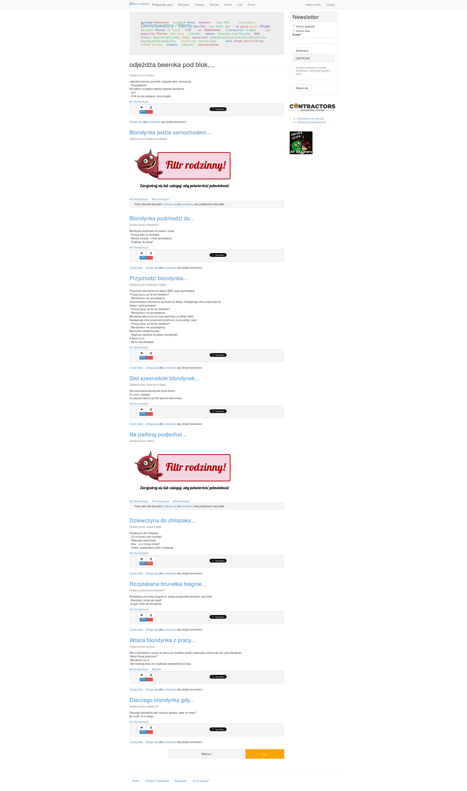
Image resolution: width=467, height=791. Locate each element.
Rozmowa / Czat (227, 33)
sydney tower (200, 37)
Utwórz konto (313, 4)
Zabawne (172, 44)
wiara (229, 41)
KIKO (188, 30)
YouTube (157, 44)
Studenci (146, 37)
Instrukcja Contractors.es (311, 122)
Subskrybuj (302, 50)
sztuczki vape (188, 41)
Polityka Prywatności (157, 781)
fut (237, 26)
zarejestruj (154, 122)
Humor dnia (303, 31)
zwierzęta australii (208, 44)
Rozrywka (244, 33)
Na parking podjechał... (158, 434)
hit (169, 30)
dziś (227, 26)
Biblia (227, 22)
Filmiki (227, 4)
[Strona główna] (141, 3)
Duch (212, 26)
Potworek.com (162, 4)
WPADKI (145, 44)
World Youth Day (254, 41)
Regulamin (181, 781)
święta (185, 37)
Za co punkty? (201, 781)
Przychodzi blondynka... (159, 278)
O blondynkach (235, 30)
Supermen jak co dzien (166, 37)
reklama (210, 33)
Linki (239, 4)
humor (176, 30)
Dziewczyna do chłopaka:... (163, 520)
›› (265, 754)
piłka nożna (177, 33)
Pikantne (161, 33)
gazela (244, 26)
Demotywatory (246, 22)
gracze (253, 26)
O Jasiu (251, 30)
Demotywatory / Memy (166, 25)
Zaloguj (330, 4)
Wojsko (238, 41)
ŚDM (257, 33)
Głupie (265, 25)
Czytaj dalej (136, 267)
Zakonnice (187, 44)
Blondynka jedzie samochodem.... (171, 132)
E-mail (297, 34)
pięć (268, 30)
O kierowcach (161, 501)
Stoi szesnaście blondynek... (164, 378)
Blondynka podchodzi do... (162, 218)
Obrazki (214, 4)
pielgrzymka (148, 33)
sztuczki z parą (207, 41)
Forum (251, 4)
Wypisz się (302, 88)
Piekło (135, 781)
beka (219, 22)
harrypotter (147, 30)
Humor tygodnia (305, 26)
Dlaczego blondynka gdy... (162, 700)
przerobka (195, 33)
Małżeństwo (212, 30)
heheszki (160, 30)
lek (199, 30)
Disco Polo (199, 26)
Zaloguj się (136, 122)
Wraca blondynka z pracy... (162, 640)
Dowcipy (199, 4)
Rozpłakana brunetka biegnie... (168, 584)
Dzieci (219, 26)
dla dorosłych (161, 199)
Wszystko (183, 4)
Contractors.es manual (310, 118)
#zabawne (205, 22)
